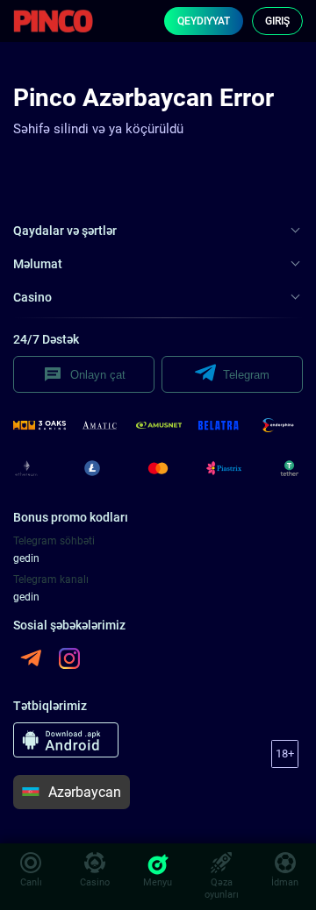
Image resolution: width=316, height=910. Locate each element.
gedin (26, 558)
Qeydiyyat (203, 21)
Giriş (277, 21)
